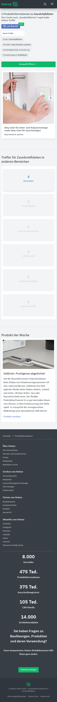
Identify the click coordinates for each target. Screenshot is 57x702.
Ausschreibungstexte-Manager (15, 483)
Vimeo (5, 538)
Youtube (6, 542)
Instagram (7, 527)
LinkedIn (6, 535)
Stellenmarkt (8, 490)
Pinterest (6, 531)
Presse (5, 457)
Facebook (7, 524)
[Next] (50, 98)
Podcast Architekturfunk (13, 545)
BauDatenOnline (9, 505)
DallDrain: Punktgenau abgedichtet (24, 373)
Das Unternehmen (10, 450)
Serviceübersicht (10, 476)
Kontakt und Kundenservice (14, 454)
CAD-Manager (8, 487)
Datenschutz (33, 696)
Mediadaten (8, 461)
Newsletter (7, 480)
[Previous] (6, 98)
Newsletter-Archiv (10, 465)
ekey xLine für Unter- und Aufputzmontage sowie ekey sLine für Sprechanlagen (26, 129)
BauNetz (6, 509)
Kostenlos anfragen (29, 670)
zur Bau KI (13, 25)
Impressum (45, 696)
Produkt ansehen (12, 417)
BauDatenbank (9, 502)
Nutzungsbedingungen (17, 696)
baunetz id (7, 512)
